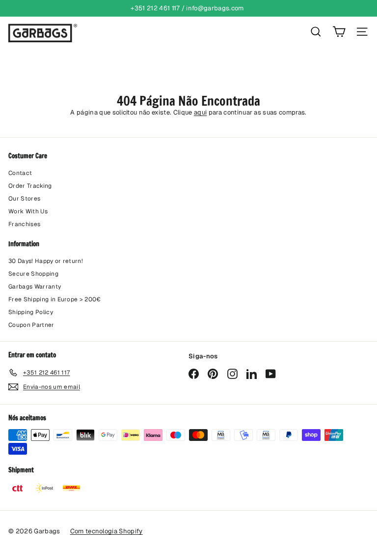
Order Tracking (30, 186)
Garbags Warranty (34, 287)
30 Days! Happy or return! (45, 261)
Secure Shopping (33, 274)
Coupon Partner (31, 325)
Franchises (24, 224)
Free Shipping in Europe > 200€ (54, 299)
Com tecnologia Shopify (106, 531)
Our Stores (24, 199)
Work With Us (28, 211)
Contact (20, 173)
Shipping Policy (30, 312)
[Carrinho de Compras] (338, 31)
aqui (200, 112)
